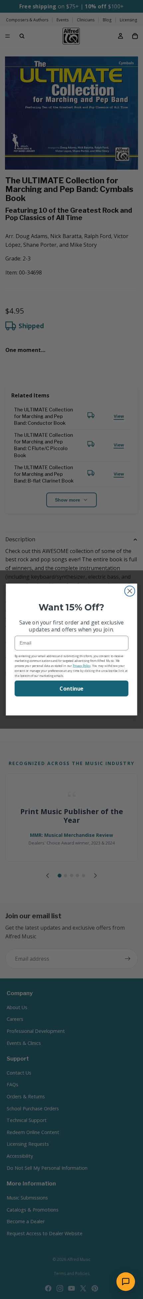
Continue (71, 688)
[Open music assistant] (125, 1281)
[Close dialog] (130, 591)
